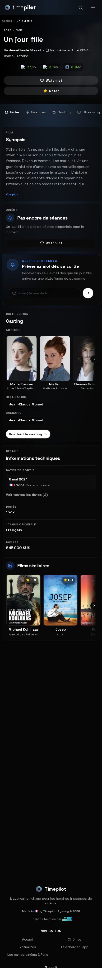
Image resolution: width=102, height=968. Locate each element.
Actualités (27, 947)
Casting (64, 112)
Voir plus (12, 194)
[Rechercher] (80, 7)
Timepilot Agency (56, 911)
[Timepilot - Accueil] (20, 7)
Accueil (27, 939)
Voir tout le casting (25, 434)
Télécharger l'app (74, 947)
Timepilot (55, 889)
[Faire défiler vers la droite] (94, 359)
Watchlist (54, 80)
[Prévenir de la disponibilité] (88, 293)
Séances (38, 112)
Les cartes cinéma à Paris (27, 954)
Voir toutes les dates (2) (27, 495)
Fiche (14, 112)
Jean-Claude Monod (25, 50)
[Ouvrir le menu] (93, 7)
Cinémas (74, 939)
